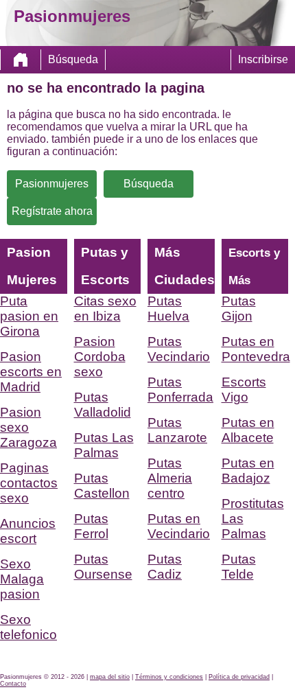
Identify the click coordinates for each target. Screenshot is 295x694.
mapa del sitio (110, 676)
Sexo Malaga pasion (22, 579)
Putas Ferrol (91, 526)
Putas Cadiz (165, 566)
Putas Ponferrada (180, 389)
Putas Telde (239, 566)
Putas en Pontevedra (255, 349)
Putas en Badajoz (248, 470)
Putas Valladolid (102, 404)
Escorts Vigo (244, 389)
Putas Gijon (239, 308)
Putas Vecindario (179, 349)
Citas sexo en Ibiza (105, 308)
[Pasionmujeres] (20, 59)
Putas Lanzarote (177, 430)
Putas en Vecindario (179, 526)
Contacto (13, 683)
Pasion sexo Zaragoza (28, 427)
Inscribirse (263, 59)
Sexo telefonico (28, 627)
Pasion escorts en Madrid (31, 371)
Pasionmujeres (51, 183)
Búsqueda (73, 59)
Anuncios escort (28, 531)
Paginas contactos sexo (29, 483)
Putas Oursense (103, 566)
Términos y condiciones (169, 676)
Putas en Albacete (248, 430)
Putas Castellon (102, 485)
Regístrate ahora (52, 211)
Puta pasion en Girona (29, 316)
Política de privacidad (239, 676)
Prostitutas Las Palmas (253, 518)
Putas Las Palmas (104, 445)
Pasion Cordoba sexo (100, 356)
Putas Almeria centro (170, 478)
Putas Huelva (168, 308)
